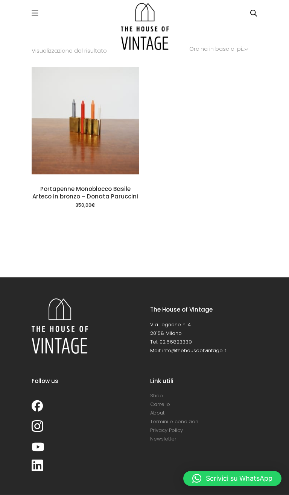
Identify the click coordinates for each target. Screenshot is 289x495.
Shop (156, 395)
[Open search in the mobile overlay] (253, 13)
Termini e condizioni (174, 421)
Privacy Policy (166, 430)
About (157, 412)
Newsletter (163, 438)
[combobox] (219, 48)
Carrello (160, 404)
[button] (232, 478)
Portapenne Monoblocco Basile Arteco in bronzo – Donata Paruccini (85, 192)
